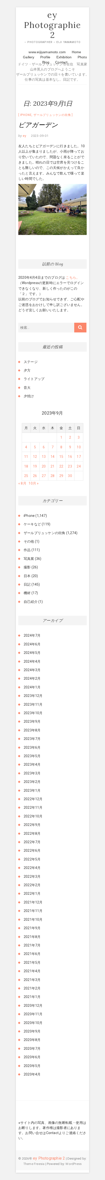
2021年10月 (33, 919)
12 (35, 457)
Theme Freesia (34, 1164)
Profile (45, 57)
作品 (27, 550)
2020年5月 (32, 1066)
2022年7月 (32, 842)
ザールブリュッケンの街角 (52, 115)
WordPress (73, 1164)
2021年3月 (32, 980)
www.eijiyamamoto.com (47, 52)
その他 (29, 541)
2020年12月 (33, 1005)
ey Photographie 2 (52, 25)
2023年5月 (32, 756)
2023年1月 (32, 790)
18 (26, 466)
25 (26, 476)
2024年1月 (32, 687)
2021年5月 (32, 962)
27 (44, 476)
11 (26, 457)
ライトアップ (34, 379)
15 (61, 457)
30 (70, 476)
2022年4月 (32, 868)
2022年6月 (32, 850)
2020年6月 (32, 1057)
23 (70, 466)
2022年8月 (32, 833)
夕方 (27, 370)
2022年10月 (33, 816)
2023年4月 (32, 764)
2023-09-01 (40, 136)
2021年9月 (32, 928)
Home (76, 52)
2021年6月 (32, 954)
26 (35, 476)
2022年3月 (32, 876)
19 (35, 466)
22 (61, 466)
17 (79, 457)
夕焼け (29, 396)
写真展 (29, 559)
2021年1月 (32, 997)
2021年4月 (32, 971)
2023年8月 (32, 730)
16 (70, 457)
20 (44, 466)
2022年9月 (32, 825)
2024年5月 (32, 653)
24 (79, 466)
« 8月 (22, 483)
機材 (27, 593)
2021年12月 (33, 902)
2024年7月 (32, 635)
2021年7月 (32, 945)
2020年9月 (32, 1031)
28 (52, 476)
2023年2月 (32, 782)
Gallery (28, 57)
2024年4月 (32, 661)
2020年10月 (33, 1023)
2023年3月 (32, 773)
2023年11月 (33, 704)
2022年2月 (32, 885)
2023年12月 (33, 696)
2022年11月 (33, 807)
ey (24, 136)
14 (52, 457)
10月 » (34, 483)
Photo (82, 57)
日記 (27, 584)
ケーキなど (32, 524)
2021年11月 (33, 911)
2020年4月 (32, 1074)
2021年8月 (32, 937)
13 (44, 457)
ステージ (31, 362)
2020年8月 (32, 1040)
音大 (27, 388)
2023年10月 (33, 713)
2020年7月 (32, 1048)
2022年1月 (32, 893)
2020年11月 (33, 1014)
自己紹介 (31, 602)
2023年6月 (32, 747)
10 (79, 447)
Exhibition (64, 57)
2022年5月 (32, 859)
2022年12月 (33, 799)
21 (52, 466)
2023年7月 (32, 739)
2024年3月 (32, 670)
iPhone (26, 115)
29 (61, 476)
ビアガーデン (38, 125)
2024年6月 (32, 644)
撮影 (27, 567)
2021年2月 (32, 988)
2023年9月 (32, 721)
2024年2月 (32, 678)
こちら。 (72, 277)
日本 (27, 576)
